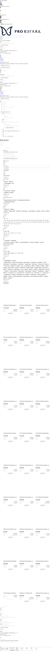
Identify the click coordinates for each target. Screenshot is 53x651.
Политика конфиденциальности (7, 641)
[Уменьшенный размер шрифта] (0, 2)
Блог (1, 611)
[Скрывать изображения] (0, 18)
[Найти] (1, 38)
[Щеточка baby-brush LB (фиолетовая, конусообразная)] (10, 518)
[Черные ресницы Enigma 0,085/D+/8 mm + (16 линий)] (43, 295)
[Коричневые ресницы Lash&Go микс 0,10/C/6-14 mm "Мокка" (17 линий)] (43, 390)
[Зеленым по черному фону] (0, 13)
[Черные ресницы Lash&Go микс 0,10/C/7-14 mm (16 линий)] (43, 358)
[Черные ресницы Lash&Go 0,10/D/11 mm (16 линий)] (10, 390)
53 (7, 606)
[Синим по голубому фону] (0, 10)
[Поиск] (1, 87)
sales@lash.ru (3, 48)
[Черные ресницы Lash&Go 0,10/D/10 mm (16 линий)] (26, 390)
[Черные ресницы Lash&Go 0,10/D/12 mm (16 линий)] (10, 358)
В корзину (10, 313)
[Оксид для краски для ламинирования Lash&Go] (43, 327)
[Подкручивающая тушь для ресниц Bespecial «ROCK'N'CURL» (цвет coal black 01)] (10, 295)
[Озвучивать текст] (1, 20)
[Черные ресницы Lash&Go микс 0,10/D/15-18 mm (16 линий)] (26, 486)
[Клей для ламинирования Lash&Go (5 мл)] (43, 422)
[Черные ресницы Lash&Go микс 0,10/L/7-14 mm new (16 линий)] (10, 454)
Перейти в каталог (5, 65)
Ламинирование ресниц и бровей (7, 617)
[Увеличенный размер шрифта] (1, 5)
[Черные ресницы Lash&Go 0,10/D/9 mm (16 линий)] (43, 518)
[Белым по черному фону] (0, 9)
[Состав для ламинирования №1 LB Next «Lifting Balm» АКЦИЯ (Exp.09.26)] (43, 486)
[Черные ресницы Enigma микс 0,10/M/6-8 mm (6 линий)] (26, 295)
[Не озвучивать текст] (0, 22)
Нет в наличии (10, 599)
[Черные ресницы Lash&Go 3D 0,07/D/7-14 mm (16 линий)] (10, 486)
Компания (2, 607)
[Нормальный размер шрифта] (1, 3)
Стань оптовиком (4, 621)
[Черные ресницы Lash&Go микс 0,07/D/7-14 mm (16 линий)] (26, 550)
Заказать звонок (4, 45)
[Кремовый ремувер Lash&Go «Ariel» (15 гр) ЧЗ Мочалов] (10, 550)
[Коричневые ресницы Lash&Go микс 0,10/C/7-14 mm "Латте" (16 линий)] (43, 550)
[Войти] (0, 56)
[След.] (3, 605)
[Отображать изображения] (0, 16)
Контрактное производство (6, 622)
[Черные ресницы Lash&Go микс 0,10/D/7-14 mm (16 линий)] (26, 327)
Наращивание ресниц (5, 616)
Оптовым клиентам (5, 67)
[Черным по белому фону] (0, 7)
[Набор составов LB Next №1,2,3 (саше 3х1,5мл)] (26, 582)
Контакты (2, 618)
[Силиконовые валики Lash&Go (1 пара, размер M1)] (10, 422)
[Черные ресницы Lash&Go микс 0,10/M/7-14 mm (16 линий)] (26, 454)
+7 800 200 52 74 (5, 42)
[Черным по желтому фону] (0, 12)
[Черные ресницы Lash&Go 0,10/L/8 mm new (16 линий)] (26, 518)
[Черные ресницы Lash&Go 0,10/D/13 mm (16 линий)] (43, 454)
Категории (7, 148)
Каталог (1, 613)
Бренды (1, 610)
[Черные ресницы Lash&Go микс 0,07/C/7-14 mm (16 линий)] (43, 582)
